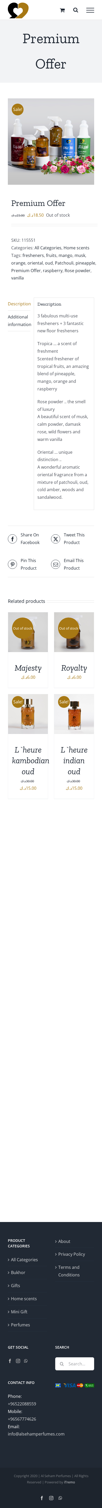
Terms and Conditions (69, 1271)
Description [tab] (19, 304)
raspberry (53, 270)
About (64, 1241)
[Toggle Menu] (90, 10)
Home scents (76, 248)
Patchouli (64, 263)
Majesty (28, 668)
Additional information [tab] (19, 320)
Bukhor (18, 1272)
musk (80, 255)
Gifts (15, 1285)
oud (49, 263)
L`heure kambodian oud (30, 760)
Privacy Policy (71, 1254)
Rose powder (77, 270)
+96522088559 (22, 1404)
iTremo (69, 1482)
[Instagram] (18, 1361)
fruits (51, 255)
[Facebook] (10, 1361)
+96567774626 (22, 1419)
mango (65, 255)
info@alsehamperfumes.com (36, 1434)
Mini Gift (19, 1312)
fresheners (33, 255)
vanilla (17, 278)
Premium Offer (26, 270)
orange (18, 263)
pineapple (85, 263)
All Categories (48, 248)
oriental (35, 263)
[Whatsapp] (26, 1361)
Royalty (74, 668)
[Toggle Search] (75, 10)
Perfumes (20, 1325)
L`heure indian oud (74, 760)
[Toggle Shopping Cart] (62, 10)
